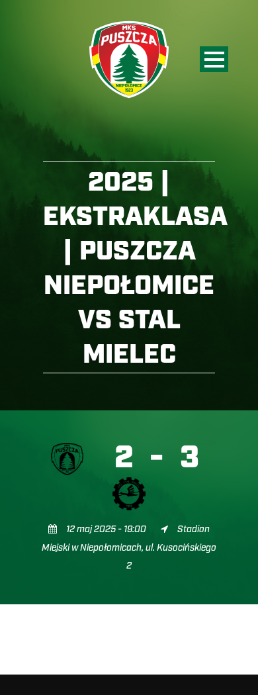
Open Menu (214, 59)
